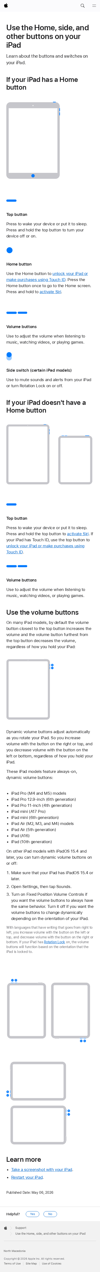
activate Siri (50, 291)
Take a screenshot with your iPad (41, 1169)
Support (20, 1228)
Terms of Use (12, 1263)
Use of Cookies (51, 1263)
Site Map (31, 1263)
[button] (82, 6)
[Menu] (94, 6)
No (50, 1214)
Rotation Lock (54, 942)
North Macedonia (14, 1251)
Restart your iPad (27, 1177)
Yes (32, 1214)
